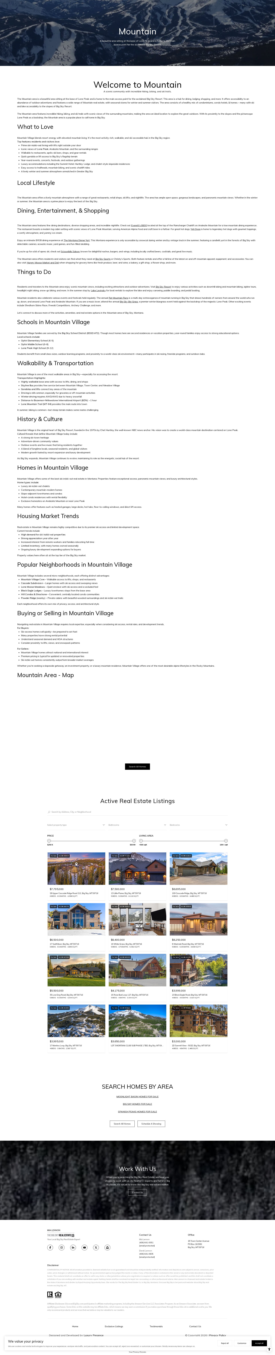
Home (75, 1326)
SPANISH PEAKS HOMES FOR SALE (137, 1111)
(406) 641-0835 (146, 1254)
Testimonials (156, 1326)
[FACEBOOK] (50, 1247)
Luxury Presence (94, 1335)
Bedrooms (175, 825)
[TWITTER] (96, 1247)
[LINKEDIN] (73, 1247)
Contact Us (195, 1326)
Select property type (57, 825)
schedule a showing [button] (151, 1123)
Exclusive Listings (114, 1326)
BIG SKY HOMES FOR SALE (137, 1104)
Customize (241, 1343)
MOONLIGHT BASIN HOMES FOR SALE (137, 1096)
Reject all (225, 1343)
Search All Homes (137, 766)
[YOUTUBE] (84, 1247)
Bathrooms (114, 825)
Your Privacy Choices (137, 1352)
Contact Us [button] (137, 1192)
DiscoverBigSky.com (74, 1304)
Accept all (259, 1343)
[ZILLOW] (107, 1247)
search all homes (122, 1123)
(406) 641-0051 (146, 1242)
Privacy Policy (217, 1335)
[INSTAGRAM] (61, 1247)
